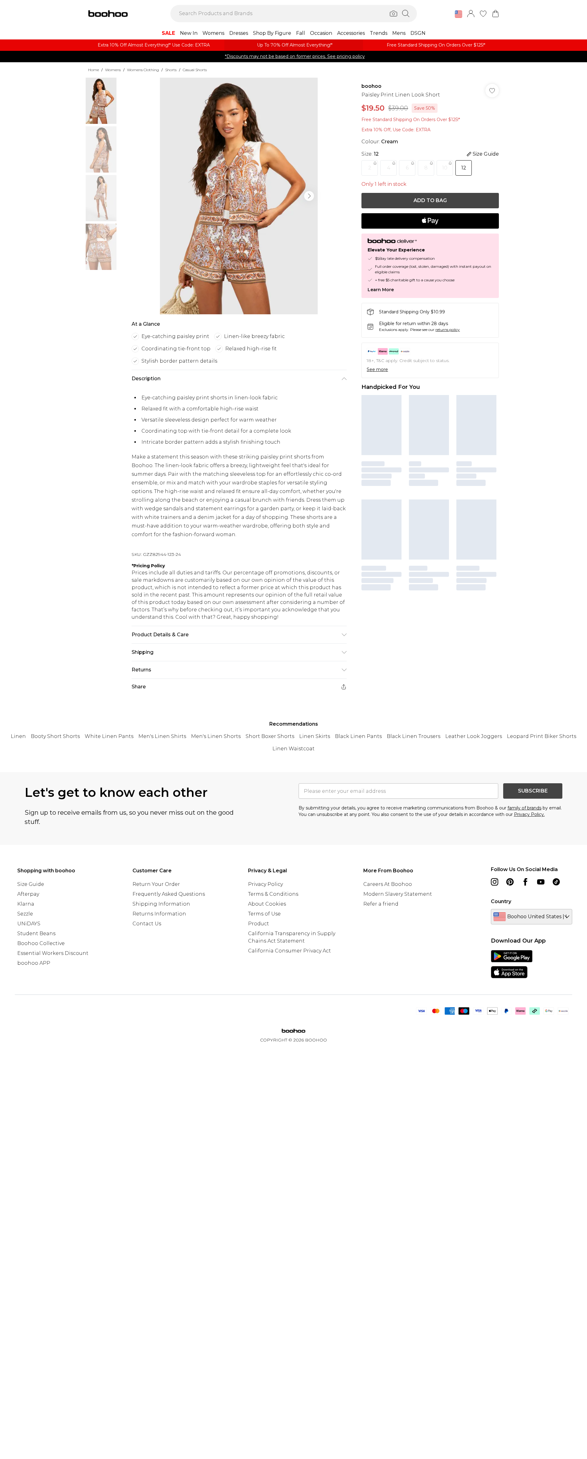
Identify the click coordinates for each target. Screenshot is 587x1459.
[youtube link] (540, 882)
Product (258, 924)
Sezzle (25, 914)
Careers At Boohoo (387, 884)
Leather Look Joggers (473, 736)
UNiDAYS (28, 924)
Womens (113, 69)
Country (501, 901)
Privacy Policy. (529, 814)
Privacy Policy (265, 884)
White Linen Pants (109, 736)
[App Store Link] (511, 964)
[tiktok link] (556, 882)
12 (463, 168)
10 (444, 168)
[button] (458, 14)
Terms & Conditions (273, 894)
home (93, 69)
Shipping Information (161, 904)
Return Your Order (156, 884)
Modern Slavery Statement (397, 894)
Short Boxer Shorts (270, 736)
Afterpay (28, 894)
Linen (18, 736)
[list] (239, 196)
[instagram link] (494, 882)
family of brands (524, 808)
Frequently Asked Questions (168, 894)
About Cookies (267, 904)
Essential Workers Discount (52, 953)
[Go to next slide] (309, 196)
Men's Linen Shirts (162, 736)
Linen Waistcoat (293, 749)
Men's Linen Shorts (216, 736)
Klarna (25, 904)
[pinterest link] (510, 882)
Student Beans (36, 933)
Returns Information (159, 914)
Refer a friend (380, 904)
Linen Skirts (314, 736)
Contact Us (146, 924)
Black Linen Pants (358, 736)
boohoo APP (33, 963)
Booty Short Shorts (55, 736)
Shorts (171, 69)
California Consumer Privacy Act (289, 951)
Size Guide (30, 884)
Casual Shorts (195, 69)
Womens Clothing (143, 69)
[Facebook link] (525, 882)
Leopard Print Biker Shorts (541, 736)
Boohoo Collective (41, 943)
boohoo (371, 86)
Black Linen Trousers (413, 736)
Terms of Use (264, 914)
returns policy (447, 329)
